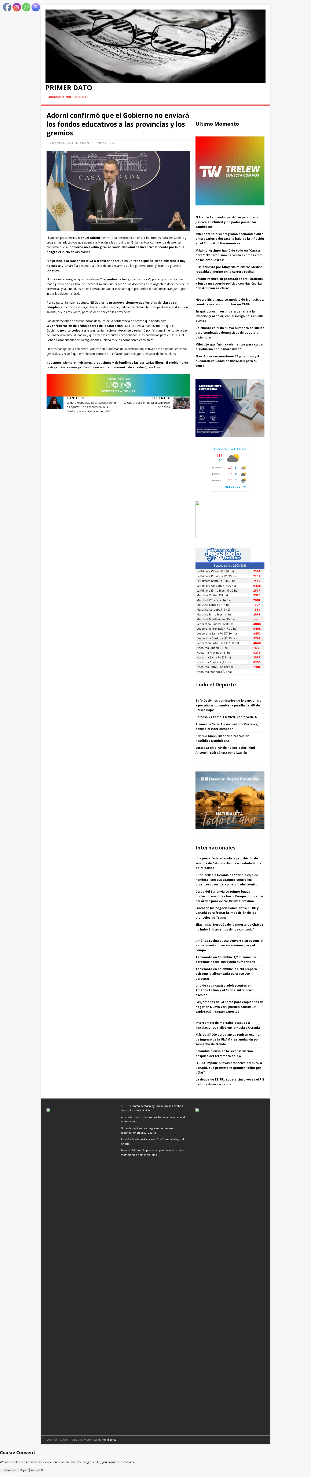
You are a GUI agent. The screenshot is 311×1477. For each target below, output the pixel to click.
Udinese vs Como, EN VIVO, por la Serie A (226, 717)
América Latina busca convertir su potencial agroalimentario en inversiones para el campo (229, 945)
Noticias (101, 143)
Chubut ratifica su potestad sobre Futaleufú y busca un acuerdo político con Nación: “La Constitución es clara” (229, 283)
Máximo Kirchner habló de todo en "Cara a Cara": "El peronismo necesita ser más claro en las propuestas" (229, 255)
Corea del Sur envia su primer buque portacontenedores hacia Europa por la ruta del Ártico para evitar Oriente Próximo (229, 896)
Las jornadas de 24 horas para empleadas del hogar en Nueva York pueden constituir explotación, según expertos (229, 1006)
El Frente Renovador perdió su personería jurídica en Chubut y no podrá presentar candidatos (226, 222)
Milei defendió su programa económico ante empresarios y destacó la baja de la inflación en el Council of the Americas (229, 238)
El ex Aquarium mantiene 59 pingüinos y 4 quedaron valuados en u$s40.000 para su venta (227, 361)
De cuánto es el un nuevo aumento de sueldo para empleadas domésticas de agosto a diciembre (229, 332)
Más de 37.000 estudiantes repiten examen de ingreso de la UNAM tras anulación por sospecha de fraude (228, 1039)
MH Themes (109, 1439)
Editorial (83, 143)
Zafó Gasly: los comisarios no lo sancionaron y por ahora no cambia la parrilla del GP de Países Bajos (229, 705)
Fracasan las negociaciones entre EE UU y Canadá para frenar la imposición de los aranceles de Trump (227, 913)
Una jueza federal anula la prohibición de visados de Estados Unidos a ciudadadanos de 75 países (228, 863)
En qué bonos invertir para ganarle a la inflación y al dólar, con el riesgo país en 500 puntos (229, 316)
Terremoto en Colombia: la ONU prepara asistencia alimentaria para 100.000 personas (226, 973)
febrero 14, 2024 (62, 143)
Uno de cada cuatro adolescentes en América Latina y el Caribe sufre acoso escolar (225, 990)
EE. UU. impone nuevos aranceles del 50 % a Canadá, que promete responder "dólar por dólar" (228, 1067)
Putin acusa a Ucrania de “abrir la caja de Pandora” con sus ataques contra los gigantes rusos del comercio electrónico (226, 879)
